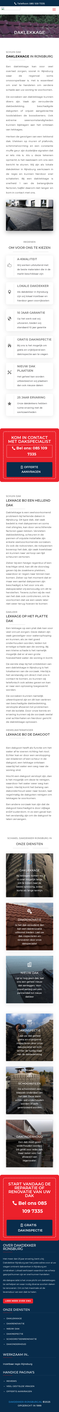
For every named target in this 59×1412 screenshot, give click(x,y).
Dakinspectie (14, 1334)
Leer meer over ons (18, 1301)
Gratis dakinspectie (30, 1227)
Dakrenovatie (15, 1323)
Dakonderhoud (16, 1344)
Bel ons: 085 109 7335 (31, 451)
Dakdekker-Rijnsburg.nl (25, 1401)
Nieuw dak (13, 1328)
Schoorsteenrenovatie (21, 1339)
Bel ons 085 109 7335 (32, 1207)
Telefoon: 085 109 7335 (31, 3)
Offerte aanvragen (31, 469)
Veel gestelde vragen (20, 1386)
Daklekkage (30, 870)
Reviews (11, 1381)
